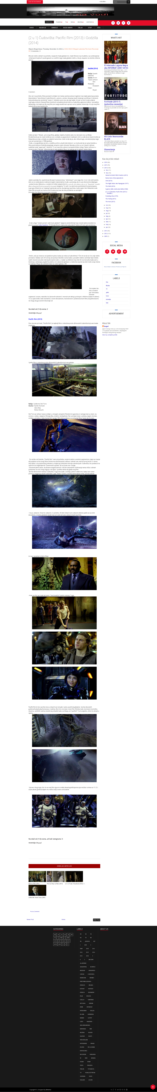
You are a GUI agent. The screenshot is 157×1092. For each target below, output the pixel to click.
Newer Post (30, 919)
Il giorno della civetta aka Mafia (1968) (116, 189)
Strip (90, 28)
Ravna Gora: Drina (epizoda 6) (114, 178)
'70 (68, 934)
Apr (107, 219)
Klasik (82, 1014)
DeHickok (83, 977)
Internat (89, 1007)
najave (90, 1032)
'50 (61, 934)
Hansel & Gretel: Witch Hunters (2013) (116, 175)
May (107, 216)
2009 (68, 938)
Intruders (83, 1010)
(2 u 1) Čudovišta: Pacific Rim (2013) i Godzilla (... (116, 192)
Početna (49, 22)
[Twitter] (118, 1090)
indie (81, 1007)
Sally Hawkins (43, 225)
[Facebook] (116, 1090)
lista (81, 1021)
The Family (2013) (110, 199)
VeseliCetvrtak (90, 1072)
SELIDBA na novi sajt (79, 1)
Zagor (90, 1080)
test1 (81, 1065)
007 (94, 941)
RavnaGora (83, 1050)
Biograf (76, 49)
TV (66, 22)
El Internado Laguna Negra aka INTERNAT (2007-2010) (116, 66)
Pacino (82, 1047)
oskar (92, 1043)
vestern (82, 1076)
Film (86, 49)
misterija (83, 1029)
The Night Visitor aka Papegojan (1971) (117, 183)
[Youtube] (124, 1090)
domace (82, 985)
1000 (61, 938)
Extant (82, 988)
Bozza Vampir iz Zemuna (109, 266)
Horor (31, 28)
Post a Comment (34, 911)
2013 (67, 49)
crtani (82, 974)
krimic (82, 1018)
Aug (107, 210)
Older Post (96, 920)
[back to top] (153, 1087)
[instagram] (127, 1090)
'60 (65, 934)
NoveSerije (83, 1043)
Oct (107, 205)
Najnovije (42, 28)
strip (88, 1061)
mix (91, 1029)
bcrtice (92, 967)
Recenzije (95, 49)
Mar (107, 222)
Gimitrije (91, 999)
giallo (107, 292)
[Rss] (111, 1090)
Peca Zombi (91, 1047)
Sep (107, 208)
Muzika (108, 285)
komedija (108, 299)
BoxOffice (92, 970)
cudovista (81, 49)
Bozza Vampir (67, 28)
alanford (83, 963)
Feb (107, 224)
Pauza (90, 1)
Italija (80, 28)
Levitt (90, 1018)
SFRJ (98, 28)
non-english (84, 1039)
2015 (105, 165)
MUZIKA (80, 22)
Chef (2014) (108, 181)
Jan (107, 227)
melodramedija (85, 1025)
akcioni (90, 959)
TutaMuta (91, 1069)
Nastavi (82, 1036)
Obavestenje (109, 149)
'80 (71, 934)
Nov (107, 173)
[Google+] (113, 1090)
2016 (105, 162)
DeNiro (92, 977)
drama (91, 985)
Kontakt (89, 22)
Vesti (90, 1076)
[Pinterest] (120, 1090)
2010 (55, 941)
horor (90, 49)
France (88, 996)
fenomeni (91, 992)
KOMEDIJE (55, 28)
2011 (59, 941)
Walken (82, 1080)
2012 (105, 233)
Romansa (93, 1054)
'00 (55, 934)
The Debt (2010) (110, 186)
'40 (58, 934)
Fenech (82, 992)
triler (107, 303)
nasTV (90, 1036)
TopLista (89, 1065)
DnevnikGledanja (85, 981)
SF (30, 51)
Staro (82, 1061)
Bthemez (48, 1090)
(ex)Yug (87, 941)
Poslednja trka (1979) (111, 196)
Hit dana (82, 1003)
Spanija (93, 1058)
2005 (105, 236)
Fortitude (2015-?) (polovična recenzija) (113, 103)
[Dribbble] (122, 1090)
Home (63, 919)
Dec (107, 170)
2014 (70, 49)
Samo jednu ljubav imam (101, 1)
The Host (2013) (110, 201)
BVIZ (72, 22)
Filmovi (58, 22)
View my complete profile (109, 335)
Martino (89, 1021)
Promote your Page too (121, 266)
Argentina (83, 967)
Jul (106, 213)
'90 (55, 938)
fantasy (90, 988)
